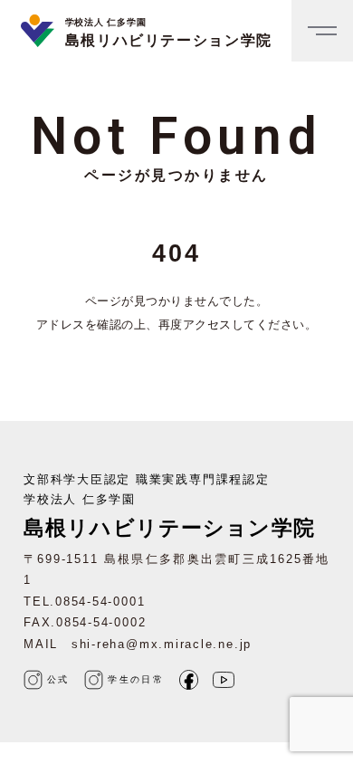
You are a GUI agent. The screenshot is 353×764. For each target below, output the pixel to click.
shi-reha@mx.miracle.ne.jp (162, 644)
